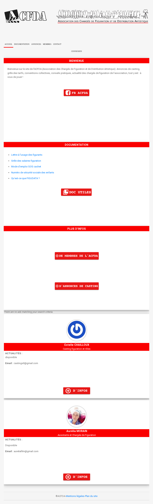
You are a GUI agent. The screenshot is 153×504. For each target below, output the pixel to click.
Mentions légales (75, 496)
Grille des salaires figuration (26, 160)
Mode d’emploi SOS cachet (26, 166)
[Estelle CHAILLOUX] (76, 396)
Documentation (21, 44)
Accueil (8, 44)
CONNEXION (76, 51)
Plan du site (91, 496)
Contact (57, 44)
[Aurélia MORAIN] (76, 482)
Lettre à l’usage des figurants (26, 154)
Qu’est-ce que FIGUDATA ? (25, 178)
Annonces (36, 44)
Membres (47, 44)
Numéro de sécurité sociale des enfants (32, 172)
